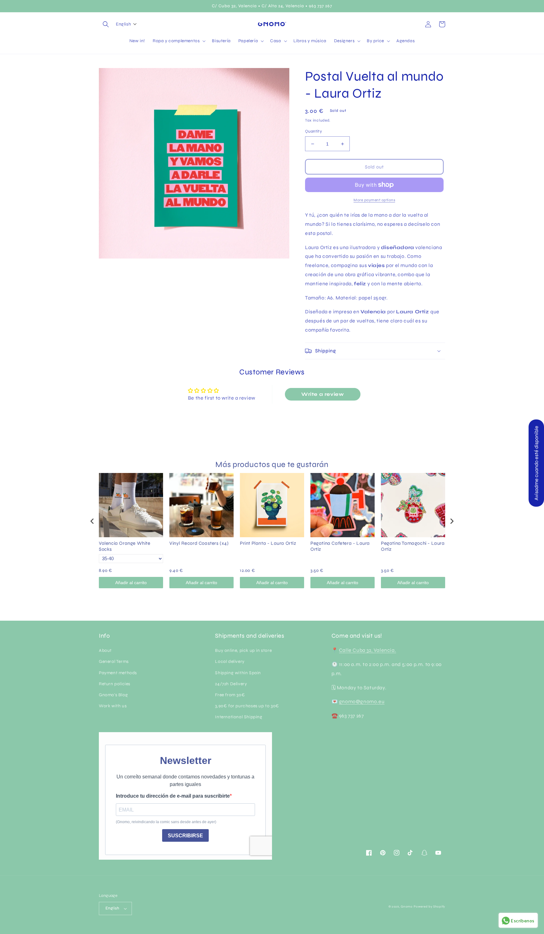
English (112, 908)
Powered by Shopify (429, 906)
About (105, 650)
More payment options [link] (374, 200)
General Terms (114, 661)
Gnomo (407, 906)
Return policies (114, 683)
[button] (106, 24)
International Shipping (238, 717)
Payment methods (118, 672)
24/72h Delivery (231, 683)
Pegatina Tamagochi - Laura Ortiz (413, 546)
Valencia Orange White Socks (124, 546)
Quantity (313, 131)
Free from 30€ (230, 695)
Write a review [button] (322, 394)
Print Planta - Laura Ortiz (268, 543)
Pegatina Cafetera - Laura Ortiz (340, 546)
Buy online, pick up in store (243, 650)
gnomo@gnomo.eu (361, 701)
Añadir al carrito (131, 582)
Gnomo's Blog (113, 695)
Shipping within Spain (238, 672)
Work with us (113, 706)
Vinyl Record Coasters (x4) (199, 543)
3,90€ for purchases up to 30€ (247, 706)
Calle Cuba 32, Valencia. (367, 650)
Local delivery (229, 661)
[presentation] (92, 521)
